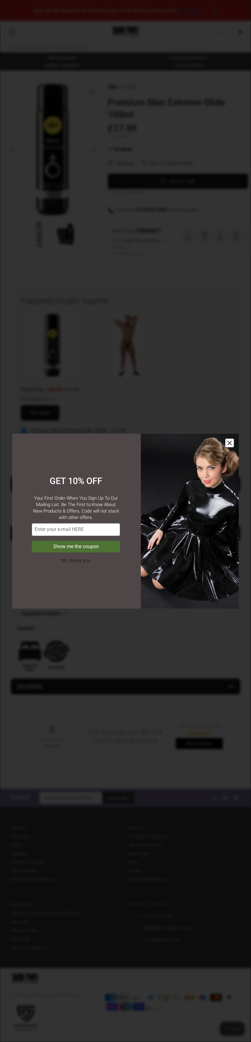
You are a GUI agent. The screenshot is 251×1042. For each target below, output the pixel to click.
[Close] (229, 443)
